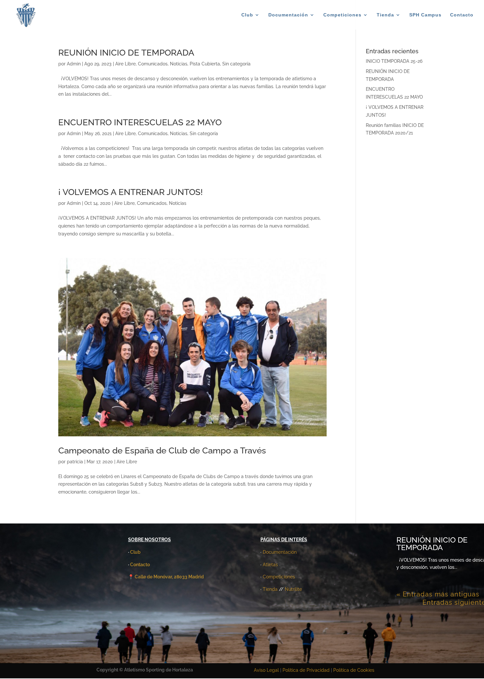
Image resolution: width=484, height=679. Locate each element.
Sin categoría (236, 63)
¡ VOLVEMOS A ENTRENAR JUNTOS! (130, 192)
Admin (74, 63)
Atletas (270, 564)
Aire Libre (125, 63)
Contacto (461, 14)
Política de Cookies (353, 670)
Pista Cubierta (205, 63)
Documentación (288, 14)
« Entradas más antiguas (437, 594)
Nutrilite (293, 589)
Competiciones (342, 14)
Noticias (178, 63)
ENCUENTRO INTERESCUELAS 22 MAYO (140, 122)
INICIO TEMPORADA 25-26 (394, 61)
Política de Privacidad (306, 670)
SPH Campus (425, 14)
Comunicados (153, 63)
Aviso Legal (266, 670)
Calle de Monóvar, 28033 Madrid (169, 576)
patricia (75, 461)
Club (247, 14)
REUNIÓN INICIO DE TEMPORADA (126, 53)
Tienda (385, 14)
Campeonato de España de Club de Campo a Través (162, 450)
